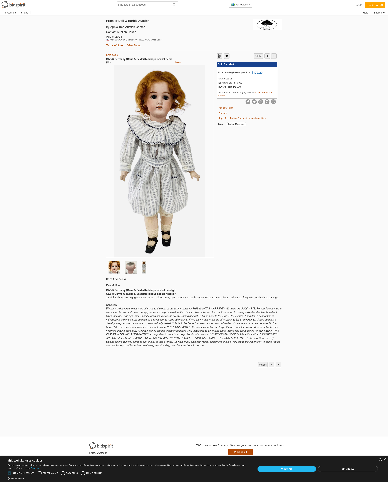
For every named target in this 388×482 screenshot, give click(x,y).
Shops (24, 12)
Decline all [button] (348, 469)
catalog (258, 55)
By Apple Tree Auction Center (125, 27)
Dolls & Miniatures (236, 124)
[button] (128, 478)
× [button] (384, 459)
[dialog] (194, 469)
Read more (36, 468)
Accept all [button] (286, 469)
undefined (102, 453)
